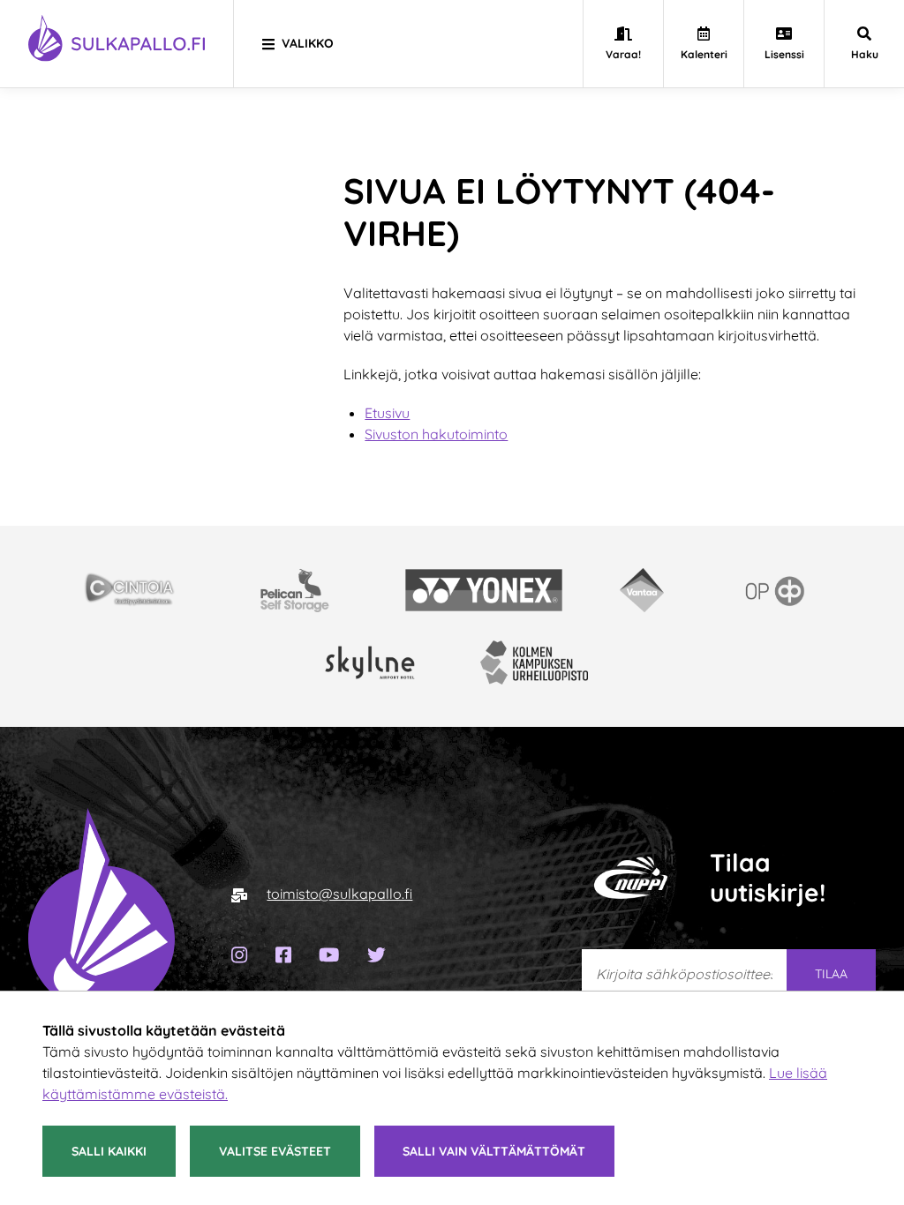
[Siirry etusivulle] (101, 923)
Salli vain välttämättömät (494, 1151)
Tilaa (831, 974)
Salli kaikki (109, 1151)
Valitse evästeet (275, 1151)
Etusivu (387, 413)
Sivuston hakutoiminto (436, 434)
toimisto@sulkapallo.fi (339, 893)
